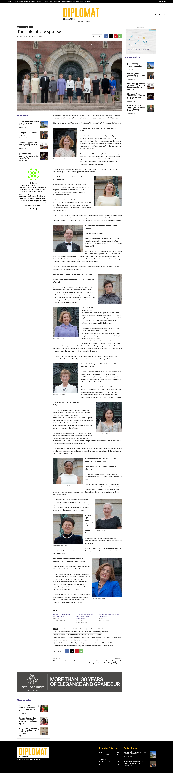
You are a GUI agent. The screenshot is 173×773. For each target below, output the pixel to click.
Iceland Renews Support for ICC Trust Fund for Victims (28, 134)
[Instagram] (155, 14)
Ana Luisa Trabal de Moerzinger (77, 629)
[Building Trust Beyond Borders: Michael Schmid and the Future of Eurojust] (44, 731)
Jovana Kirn (87, 631)
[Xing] (36, 208)
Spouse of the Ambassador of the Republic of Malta (67, 645)
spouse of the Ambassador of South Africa (86, 640)
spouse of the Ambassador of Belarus (91, 634)
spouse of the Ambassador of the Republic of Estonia (101, 643)
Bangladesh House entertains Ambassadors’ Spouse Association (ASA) (84, 616)
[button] (163, 14)
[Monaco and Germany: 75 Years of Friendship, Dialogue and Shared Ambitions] (44, 708)
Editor (20, 36)
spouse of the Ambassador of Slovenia (63, 640)
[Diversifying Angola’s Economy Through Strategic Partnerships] (44, 721)
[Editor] (33, 174)
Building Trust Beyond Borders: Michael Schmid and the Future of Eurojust (29, 731)
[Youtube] (33, 208)
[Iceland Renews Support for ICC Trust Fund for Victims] (44, 135)
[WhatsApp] (120, 36)
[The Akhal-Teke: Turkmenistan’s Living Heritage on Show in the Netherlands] (44, 156)
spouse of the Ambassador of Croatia (91, 637)
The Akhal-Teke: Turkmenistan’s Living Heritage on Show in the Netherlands (28, 155)
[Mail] (30, 208)
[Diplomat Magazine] (86, 13)
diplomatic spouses (103, 629)
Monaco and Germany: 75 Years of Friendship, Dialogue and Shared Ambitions (29, 708)
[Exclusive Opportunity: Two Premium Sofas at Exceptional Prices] (44, 145)
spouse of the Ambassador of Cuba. (112, 637)
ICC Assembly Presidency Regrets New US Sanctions (29, 123)
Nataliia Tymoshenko (59, 634)
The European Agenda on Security (66, 661)
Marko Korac (105, 631)
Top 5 (30, 27)
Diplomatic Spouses (22, 27)
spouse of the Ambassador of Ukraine (91, 645)
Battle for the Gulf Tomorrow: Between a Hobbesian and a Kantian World (136, 108)
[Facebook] (152, 14)
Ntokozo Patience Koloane (73, 634)
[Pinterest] (116, 36)
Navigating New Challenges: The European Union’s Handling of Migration (105, 662)
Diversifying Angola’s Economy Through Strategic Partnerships (28, 719)
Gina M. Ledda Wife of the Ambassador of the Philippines (68, 631)
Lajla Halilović (96, 631)
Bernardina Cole (91, 629)
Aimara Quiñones (63, 629)
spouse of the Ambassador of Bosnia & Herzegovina (67, 637)
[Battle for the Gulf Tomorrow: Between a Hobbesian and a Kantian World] (150, 108)
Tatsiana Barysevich (108, 645)
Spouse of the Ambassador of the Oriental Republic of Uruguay (70, 643)
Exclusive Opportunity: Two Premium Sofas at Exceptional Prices (28, 144)
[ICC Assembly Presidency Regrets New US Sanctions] (44, 124)
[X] (159, 14)
